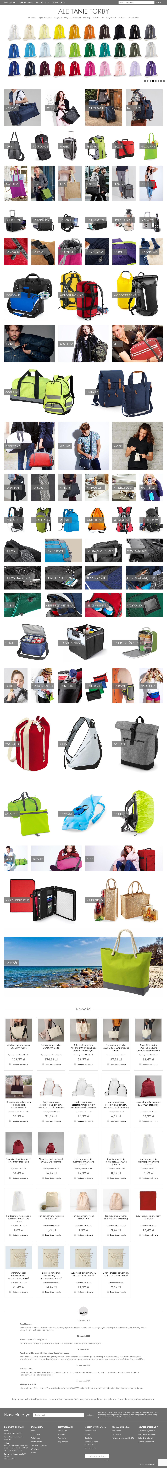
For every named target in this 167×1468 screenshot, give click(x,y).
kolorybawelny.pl (145, 1438)
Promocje (62, 1438)
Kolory (96, 17)
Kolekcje (87, 17)
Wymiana (35, 1449)
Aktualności (116, 1431)
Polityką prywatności (125, 1417)
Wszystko (58, 17)
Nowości (83, 1009)
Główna (32, 17)
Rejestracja (35, 1438)
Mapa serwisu (90, 1448)
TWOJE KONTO (42, 2)
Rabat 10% (62, 1431)
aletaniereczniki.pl (146, 1442)
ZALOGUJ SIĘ (9, 2)
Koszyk (33, 1431)
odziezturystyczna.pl (146, 1431)
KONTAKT (7, 1439)
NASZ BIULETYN (58, 2)
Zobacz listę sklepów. (92, 1343)
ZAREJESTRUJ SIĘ (25, 2)
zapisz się (90, 1415)
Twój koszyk (133, 17)
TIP (102, 17)
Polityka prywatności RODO (123, 1438)
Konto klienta (36, 1442)
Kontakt (122, 17)
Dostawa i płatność (39, 1445)
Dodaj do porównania (20, 1064)
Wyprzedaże (63, 1442)
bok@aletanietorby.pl (13, 1433)
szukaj (158, 2)
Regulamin (111, 17)
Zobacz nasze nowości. (43, 1330)
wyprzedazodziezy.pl (147, 1434)
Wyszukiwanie (44, 17)
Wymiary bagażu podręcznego (92, 1443)
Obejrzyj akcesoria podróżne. (130, 1388)
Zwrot (33, 1453)
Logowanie (35, 1434)
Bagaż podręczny (72, 17)
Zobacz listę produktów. (133, 1359)
